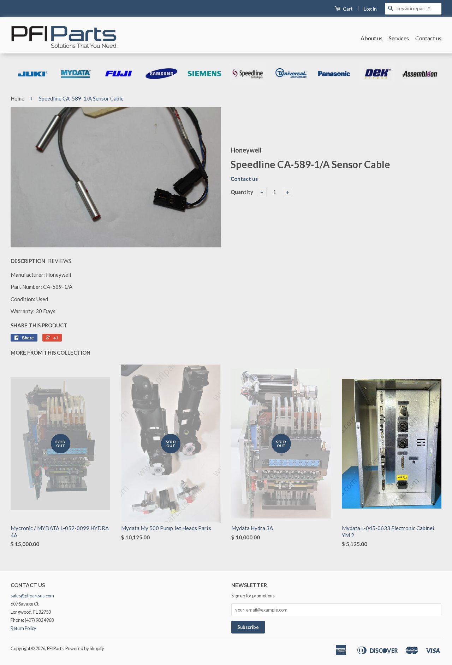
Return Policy (23, 628)
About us (371, 38)
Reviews (59, 261)
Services (399, 38)
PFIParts (55, 648)
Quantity (242, 192)
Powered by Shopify (84, 648)
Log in (370, 9)
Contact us (428, 38)
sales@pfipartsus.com (32, 595)
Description (28, 261)
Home (17, 98)
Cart (347, 9)
